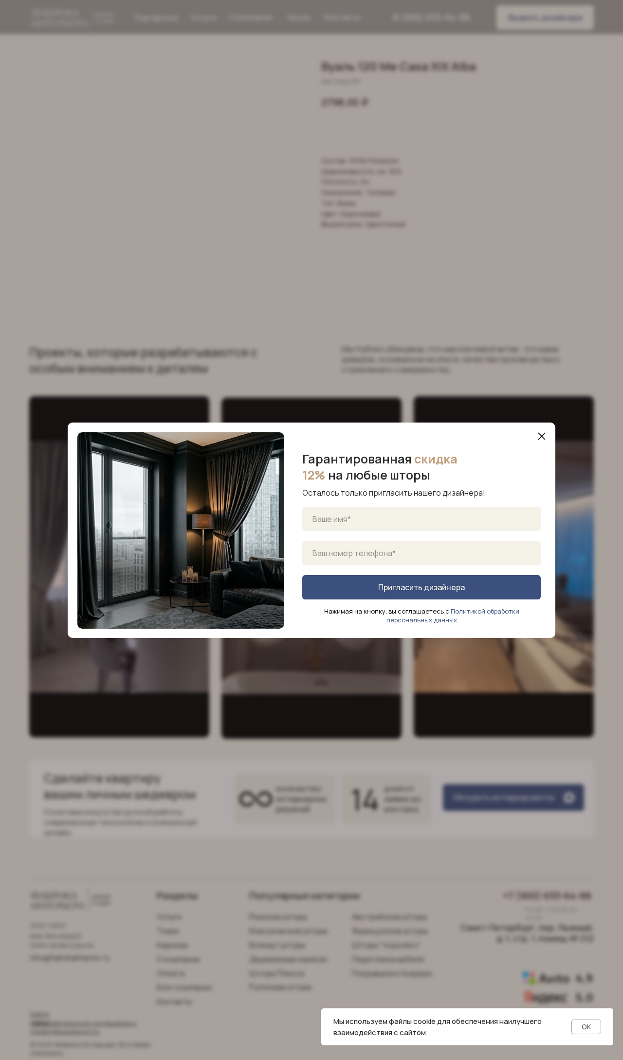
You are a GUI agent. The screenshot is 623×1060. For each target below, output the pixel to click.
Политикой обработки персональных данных (452, 615)
